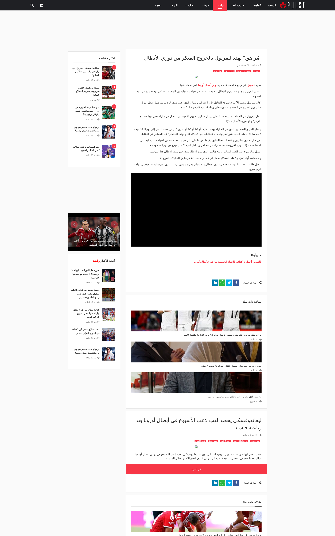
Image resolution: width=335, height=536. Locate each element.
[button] (236, 283)
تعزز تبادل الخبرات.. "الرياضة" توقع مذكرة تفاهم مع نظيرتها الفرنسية (85, 274)
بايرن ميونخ (255, 441)
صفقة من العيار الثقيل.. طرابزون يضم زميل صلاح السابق (87, 91)
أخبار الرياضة (225, 441)
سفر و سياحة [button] (239, 5)
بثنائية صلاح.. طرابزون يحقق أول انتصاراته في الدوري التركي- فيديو (86, 313)
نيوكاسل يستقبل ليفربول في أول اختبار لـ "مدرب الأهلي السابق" (85, 72)
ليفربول (256, 71)
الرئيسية (273, 5)
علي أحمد (255, 65)
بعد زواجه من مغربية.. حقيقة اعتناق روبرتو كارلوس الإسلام (231, 366)
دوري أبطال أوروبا (240, 441)
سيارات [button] (196, 5)
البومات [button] (181, 5)
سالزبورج (217, 71)
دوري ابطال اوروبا (244, 71)
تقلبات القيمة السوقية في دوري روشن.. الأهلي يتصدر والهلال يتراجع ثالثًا (87, 111)
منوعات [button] (210, 5)
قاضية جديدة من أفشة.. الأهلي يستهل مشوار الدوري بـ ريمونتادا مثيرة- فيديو (85, 294)
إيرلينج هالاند (229, 71)
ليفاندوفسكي (213, 441)
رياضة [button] (224, 5)
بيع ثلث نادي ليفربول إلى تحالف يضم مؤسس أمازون (235, 396)
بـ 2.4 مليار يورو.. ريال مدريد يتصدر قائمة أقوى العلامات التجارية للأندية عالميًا (223, 335)
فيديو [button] (168, 5)
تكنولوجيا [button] (257, 5)
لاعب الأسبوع (200, 441)
